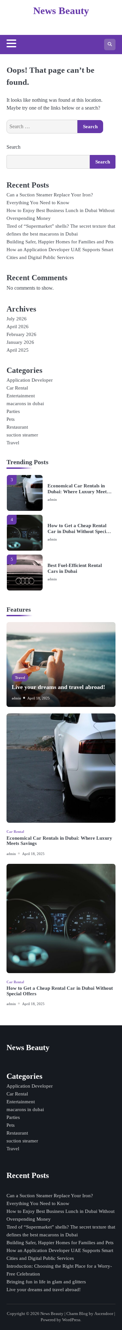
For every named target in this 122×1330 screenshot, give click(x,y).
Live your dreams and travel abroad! (58, 687)
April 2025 (18, 350)
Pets (11, 419)
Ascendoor (103, 1313)
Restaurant (17, 427)
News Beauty (61, 10)
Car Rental (17, 387)
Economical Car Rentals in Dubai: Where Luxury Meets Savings (78, 489)
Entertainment (21, 395)
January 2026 (20, 342)
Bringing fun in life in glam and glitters (46, 1281)
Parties (13, 411)
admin (52, 499)
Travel (13, 442)
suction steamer (22, 434)
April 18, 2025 (38, 698)
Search (13, 147)
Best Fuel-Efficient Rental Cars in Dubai (74, 568)
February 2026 (21, 334)
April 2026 (18, 326)
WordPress (71, 1320)
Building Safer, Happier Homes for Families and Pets (60, 241)
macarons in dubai (25, 403)
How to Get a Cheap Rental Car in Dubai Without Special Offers (78, 528)
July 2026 (17, 318)
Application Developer (30, 380)
